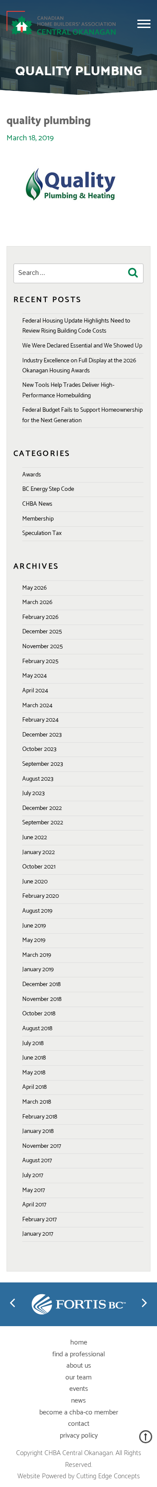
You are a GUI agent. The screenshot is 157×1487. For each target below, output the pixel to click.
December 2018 (41, 985)
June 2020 (35, 882)
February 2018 (39, 1117)
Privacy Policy (79, 1436)
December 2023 (41, 735)
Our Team (78, 1377)
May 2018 (33, 1073)
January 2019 (38, 970)
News (78, 1401)
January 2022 (38, 853)
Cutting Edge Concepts (108, 1476)
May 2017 (33, 1190)
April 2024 (35, 691)
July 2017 (32, 1176)
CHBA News (37, 504)
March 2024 (37, 706)
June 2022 (34, 838)
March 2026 (37, 603)
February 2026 (40, 617)
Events (78, 1389)
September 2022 (42, 823)
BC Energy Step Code (48, 489)
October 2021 (38, 867)
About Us (78, 1366)
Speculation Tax (41, 533)
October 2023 (39, 749)
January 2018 (38, 1131)
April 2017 (34, 1205)
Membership (38, 519)
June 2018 (34, 1058)
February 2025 (40, 662)
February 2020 (40, 896)
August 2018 (37, 1029)
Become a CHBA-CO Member (78, 1412)
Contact (78, 1424)
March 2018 (36, 1102)
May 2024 (34, 676)
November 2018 (41, 999)
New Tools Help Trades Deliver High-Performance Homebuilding (68, 390)
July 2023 (33, 794)
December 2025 (42, 632)
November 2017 (41, 1146)
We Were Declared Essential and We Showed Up (82, 346)
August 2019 (37, 911)
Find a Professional (78, 1354)
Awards (31, 475)
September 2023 (42, 764)
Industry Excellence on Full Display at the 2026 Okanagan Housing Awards (79, 366)
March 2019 (36, 955)
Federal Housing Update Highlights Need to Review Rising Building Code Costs (76, 326)
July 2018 (33, 1044)
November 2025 (42, 647)
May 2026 (34, 588)
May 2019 (33, 940)
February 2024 (40, 720)
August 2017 (37, 1161)
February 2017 (39, 1220)
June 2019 (34, 926)
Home (78, 1342)
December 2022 (42, 808)
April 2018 (34, 1087)
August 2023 (37, 779)
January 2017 (37, 1234)
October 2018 (38, 1014)
